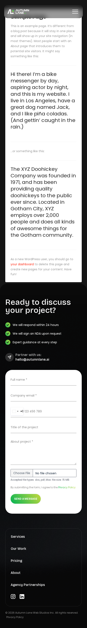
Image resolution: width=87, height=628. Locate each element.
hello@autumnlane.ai (32, 359)
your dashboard (22, 264)
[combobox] (17, 411)
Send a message (25, 498)
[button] (75, 11)
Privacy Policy (67, 487)
